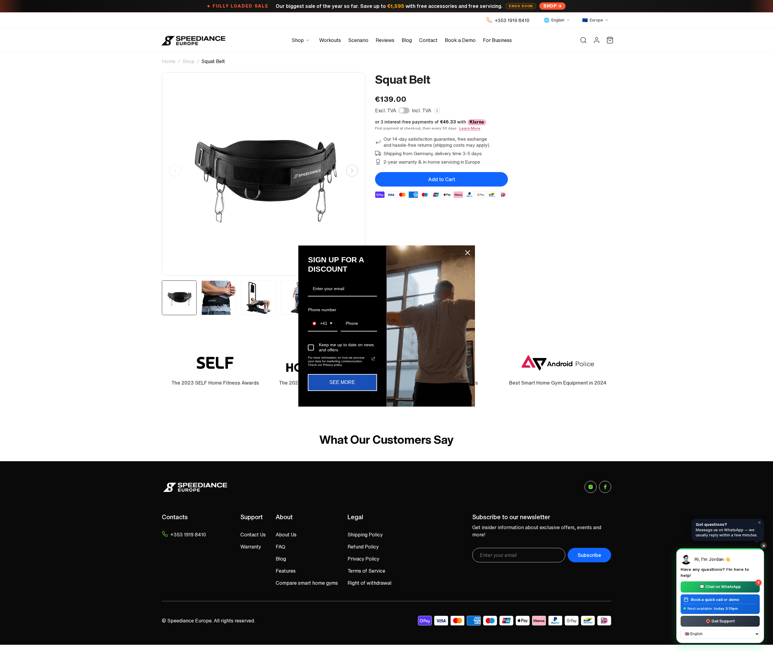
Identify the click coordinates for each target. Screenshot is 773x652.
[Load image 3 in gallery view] (258, 297)
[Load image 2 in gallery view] (218, 297)
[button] (302, 40)
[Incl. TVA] (404, 110)
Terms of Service (366, 570)
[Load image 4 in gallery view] (298, 297)
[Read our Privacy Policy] (373, 359)
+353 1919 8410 (512, 20)
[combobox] (323, 323)
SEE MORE (342, 382)
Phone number (322, 309)
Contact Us (253, 534)
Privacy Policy (363, 558)
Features (286, 570)
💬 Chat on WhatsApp (729, 585)
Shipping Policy (365, 534)
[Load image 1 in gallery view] (179, 297)
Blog (281, 558)
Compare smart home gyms (307, 582)
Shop (549, 6)
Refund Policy (363, 546)
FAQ (280, 546)
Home (168, 61)
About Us (286, 534)
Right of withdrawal (369, 582)
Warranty (250, 546)
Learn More (469, 128)
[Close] (467, 252)
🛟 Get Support (720, 621)
